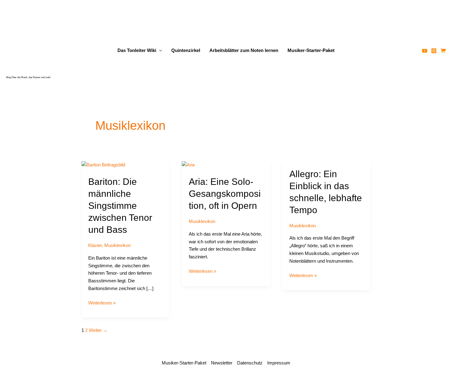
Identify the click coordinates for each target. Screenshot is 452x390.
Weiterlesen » (102, 303)
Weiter (98, 330)
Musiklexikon (117, 245)
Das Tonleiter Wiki (136, 50)
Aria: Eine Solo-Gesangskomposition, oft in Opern (225, 194)
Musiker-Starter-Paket (311, 50)
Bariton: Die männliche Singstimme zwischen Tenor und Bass (120, 206)
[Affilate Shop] (443, 51)
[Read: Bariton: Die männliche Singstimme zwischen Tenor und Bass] (103, 164)
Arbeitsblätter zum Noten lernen (243, 50)
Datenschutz (250, 362)
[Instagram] (434, 51)
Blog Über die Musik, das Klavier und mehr (28, 77)
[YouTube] (424, 51)
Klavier (95, 245)
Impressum (278, 362)
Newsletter (221, 362)
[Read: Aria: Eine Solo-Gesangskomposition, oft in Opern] (188, 164)
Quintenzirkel (185, 50)
